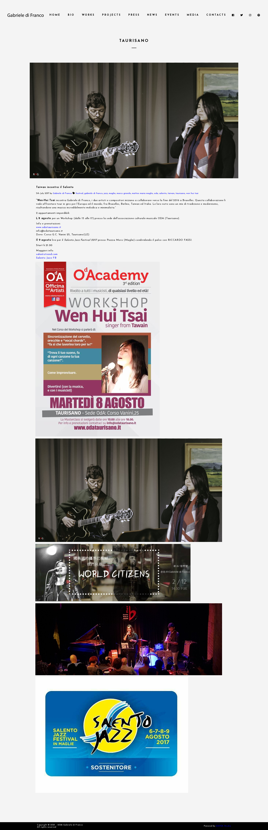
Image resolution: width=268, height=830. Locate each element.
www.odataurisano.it (48, 227)
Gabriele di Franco (62, 193)
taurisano (180, 193)
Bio (71, 15)
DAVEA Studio (223, 826)
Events (172, 15)
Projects (111, 15)
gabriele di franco (93, 193)
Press (134, 15)
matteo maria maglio (142, 193)
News (152, 15)
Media (193, 15)
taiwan (171, 193)
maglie (112, 193)
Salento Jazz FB (46, 258)
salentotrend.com (47, 254)
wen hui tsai (192, 193)
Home (55, 15)
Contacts (216, 15)
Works (88, 15)
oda (156, 193)
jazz (106, 193)
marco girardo (124, 193)
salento (163, 193)
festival (79, 193)
